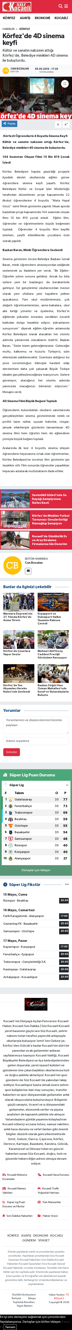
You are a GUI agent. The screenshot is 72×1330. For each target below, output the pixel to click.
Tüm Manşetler (51, 1202)
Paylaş (12, 123)
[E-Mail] (28, 571)
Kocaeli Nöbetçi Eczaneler (14, 1177)
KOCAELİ (61, 18)
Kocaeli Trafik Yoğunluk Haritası (48, 1190)
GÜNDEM (29, 1240)
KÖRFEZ (9, 18)
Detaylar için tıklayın (36, 870)
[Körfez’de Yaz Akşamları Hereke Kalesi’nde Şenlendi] (18, 673)
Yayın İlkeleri (24, 1306)
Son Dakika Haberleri (19, 1215)
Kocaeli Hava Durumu (56, 1174)
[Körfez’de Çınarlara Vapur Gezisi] (18, 639)
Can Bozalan (34, 562)
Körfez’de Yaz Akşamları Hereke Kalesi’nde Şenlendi (16, 688)
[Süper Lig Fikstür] (67, 884)
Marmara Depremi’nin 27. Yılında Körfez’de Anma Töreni (17, 617)
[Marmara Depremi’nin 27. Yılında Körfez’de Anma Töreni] (18, 602)
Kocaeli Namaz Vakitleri (14, 1190)
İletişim (16, 1298)
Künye (32, 1298)
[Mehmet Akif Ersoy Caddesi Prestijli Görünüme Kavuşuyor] (53, 639)
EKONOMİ (42, 18)
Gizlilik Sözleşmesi (24, 1295)
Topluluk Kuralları (24, 1302)
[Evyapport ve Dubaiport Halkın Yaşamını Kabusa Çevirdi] (53, 602)
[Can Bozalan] (12, 565)
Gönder (11, 752)
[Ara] (61, 6)
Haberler (8, 29)
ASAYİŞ (25, 18)
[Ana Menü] (66, 6)
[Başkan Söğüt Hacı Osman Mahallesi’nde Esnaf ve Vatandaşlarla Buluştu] (53, 673)
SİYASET (44, 1240)
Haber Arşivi (50, 1215)
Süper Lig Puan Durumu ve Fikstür (13, 1204)
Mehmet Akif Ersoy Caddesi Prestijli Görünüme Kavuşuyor (52, 654)
